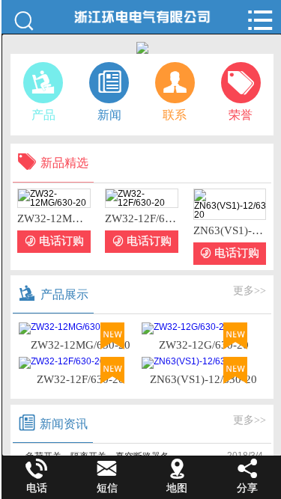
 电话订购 (54, 241)
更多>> (249, 290)
